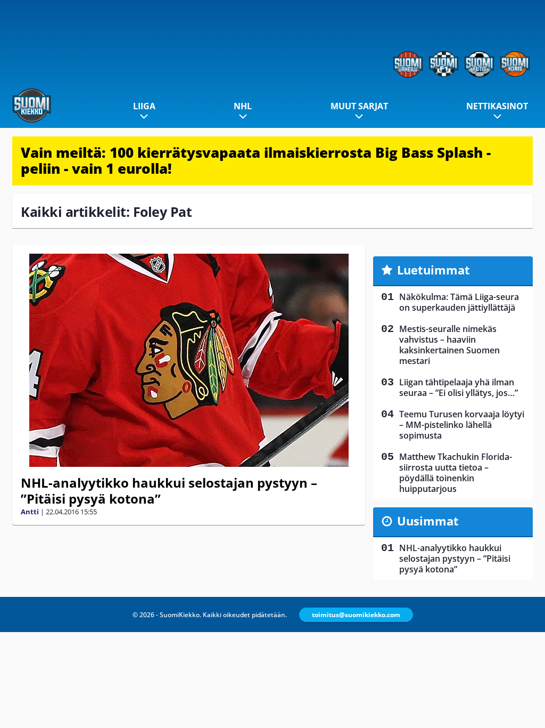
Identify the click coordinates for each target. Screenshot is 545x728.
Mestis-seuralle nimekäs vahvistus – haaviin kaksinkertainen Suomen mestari (449, 345)
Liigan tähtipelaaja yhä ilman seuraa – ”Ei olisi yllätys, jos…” (458, 387)
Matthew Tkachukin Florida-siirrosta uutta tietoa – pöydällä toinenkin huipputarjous (455, 473)
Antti (30, 511)
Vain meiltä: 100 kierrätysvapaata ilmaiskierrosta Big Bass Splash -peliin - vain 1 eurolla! (256, 160)
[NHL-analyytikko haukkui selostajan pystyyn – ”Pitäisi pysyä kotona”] (189, 360)
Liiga (144, 106)
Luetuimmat (433, 270)
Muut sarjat (359, 106)
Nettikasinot (497, 106)
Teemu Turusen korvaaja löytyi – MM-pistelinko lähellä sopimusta (461, 424)
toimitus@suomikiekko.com (356, 614)
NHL (243, 106)
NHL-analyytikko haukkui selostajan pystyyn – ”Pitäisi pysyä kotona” (169, 490)
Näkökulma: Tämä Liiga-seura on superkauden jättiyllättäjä (459, 302)
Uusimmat (428, 521)
